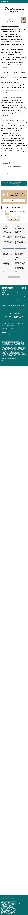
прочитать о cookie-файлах (8, 898)
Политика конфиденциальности (8, 325)
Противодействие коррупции (7, 328)
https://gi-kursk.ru (21, 351)
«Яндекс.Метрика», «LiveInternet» (8, 909)
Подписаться (14, 200)
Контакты (14, 310)
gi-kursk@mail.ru (16, 313)
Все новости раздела (14, 277)
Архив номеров (14, 300)
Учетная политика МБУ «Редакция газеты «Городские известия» (12, 332)
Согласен (23, 904)
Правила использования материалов (9, 358)
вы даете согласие (8, 901)
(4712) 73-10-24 (17, 318)
